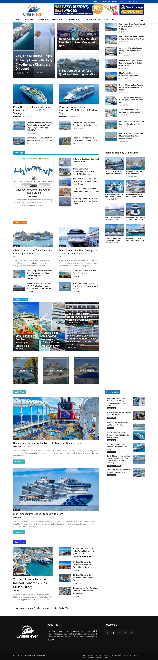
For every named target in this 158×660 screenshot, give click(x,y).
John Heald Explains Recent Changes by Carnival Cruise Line (130, 50)
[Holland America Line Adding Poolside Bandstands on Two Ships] (111, 88)
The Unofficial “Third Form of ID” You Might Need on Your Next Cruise (85, 181)
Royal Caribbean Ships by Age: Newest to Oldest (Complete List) (114, 197)
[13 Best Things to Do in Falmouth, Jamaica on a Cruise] (65, 578)
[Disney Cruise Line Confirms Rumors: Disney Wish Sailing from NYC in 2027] (111, 63)
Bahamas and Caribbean (21, 575)
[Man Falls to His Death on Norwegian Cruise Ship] (111, 76)
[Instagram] (133, 1)
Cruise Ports (19, 542)
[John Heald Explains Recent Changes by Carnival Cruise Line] (111, 51)
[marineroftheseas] (56, 370)
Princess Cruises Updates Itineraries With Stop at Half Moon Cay (78, 110)
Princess (16, 510)
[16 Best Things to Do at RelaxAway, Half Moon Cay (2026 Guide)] (65, 551)
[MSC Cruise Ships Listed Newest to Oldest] (114, 209)
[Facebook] (129, 1)
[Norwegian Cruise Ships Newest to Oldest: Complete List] (135, 163)
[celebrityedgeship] (86, 370)
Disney (16, 439)
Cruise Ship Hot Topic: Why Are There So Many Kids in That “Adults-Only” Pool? (39, 273)
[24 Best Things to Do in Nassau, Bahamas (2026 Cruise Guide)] (33, 561)
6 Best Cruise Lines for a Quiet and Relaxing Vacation (33, 252)
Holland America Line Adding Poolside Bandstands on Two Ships (131, 87)
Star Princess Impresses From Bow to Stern (38, 513)
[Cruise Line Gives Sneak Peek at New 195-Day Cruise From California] (111, 27)
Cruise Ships (19, 392)
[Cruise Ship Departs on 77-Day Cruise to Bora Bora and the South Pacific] (111, 124)
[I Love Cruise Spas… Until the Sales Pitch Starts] (65, 274)
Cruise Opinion (20, 222)
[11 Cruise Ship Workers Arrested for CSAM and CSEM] (111, 113)
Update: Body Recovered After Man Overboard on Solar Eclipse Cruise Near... (131, 135)
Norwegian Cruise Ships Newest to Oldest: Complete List (135, 174)
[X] (140, 1)
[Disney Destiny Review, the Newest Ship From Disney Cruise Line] (56, 418)
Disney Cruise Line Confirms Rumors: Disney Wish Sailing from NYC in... (130, 63)
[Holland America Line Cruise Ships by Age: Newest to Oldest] (114, 230)
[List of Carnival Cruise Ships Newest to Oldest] (114, 163)
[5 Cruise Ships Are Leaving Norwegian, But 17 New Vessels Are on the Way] (111, 100)
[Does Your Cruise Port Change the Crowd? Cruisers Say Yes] (79, 237)
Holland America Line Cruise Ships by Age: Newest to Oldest (113, 240)
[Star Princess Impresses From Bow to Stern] (56, 489)
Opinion (16, 246)
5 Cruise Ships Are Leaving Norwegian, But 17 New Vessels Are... (132, 99)
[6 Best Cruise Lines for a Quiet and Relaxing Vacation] (78, 64)
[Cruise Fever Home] (33, 10)
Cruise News (20, 73)
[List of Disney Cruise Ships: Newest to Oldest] (135, 230)
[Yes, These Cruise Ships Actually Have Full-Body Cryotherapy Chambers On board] (34, 50)
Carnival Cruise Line (74, 322)
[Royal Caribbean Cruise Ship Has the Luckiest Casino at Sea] (78, 36)
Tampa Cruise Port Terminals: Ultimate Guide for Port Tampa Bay (86, 590)
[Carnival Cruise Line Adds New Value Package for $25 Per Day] (19, 141)
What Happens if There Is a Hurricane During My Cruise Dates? (85, 201)
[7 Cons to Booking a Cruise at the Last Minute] (65, 162)
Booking (33, 185)
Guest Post (77, 583)
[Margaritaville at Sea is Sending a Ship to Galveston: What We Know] (111, 39)
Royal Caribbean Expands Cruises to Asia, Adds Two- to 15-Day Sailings (32, 110)
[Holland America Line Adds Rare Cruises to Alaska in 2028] (65, 125)
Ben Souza (17, 116)
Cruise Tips (19, 153)
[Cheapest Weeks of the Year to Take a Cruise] (33, 172)
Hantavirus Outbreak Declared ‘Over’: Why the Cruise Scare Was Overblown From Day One (39, 285)
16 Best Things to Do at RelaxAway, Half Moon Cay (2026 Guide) (84, 551)
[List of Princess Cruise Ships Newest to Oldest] (135, 186)
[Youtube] (143, 1)
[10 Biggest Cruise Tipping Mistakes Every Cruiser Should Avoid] (65, 286)
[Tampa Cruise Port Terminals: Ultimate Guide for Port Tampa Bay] (65, 591)
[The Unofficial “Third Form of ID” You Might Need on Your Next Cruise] (65, 182)
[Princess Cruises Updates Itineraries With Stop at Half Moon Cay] (79, 94)
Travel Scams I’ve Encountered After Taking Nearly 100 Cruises (84, 171)
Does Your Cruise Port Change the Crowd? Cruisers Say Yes (78, 252)
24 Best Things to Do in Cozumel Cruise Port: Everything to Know (83, 564)
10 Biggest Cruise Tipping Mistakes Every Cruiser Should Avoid (85, 285)
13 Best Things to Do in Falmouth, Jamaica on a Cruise (83, 577)
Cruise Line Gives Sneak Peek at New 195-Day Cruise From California (132, 26)
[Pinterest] (136, 1)
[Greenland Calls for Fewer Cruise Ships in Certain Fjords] (65, 141)
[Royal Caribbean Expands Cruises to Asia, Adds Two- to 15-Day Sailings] (33, 94)
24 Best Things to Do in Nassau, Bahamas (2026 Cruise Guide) (30, 583)
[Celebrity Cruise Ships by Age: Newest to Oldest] (135, 209)
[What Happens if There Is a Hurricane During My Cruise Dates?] (65, 201)
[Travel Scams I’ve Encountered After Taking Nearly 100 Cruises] (65, 172)
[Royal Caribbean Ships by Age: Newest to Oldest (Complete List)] (114, 186)
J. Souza (16, 257)
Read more (19, 461)
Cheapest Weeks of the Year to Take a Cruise (33, 191)
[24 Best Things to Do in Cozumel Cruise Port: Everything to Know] (65, 565)
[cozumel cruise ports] (25, 370)
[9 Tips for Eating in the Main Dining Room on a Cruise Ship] (65, 192)
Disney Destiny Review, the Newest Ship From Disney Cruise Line (50, 443)
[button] (142, 20)
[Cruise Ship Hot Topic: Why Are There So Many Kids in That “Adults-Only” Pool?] (19, 274)
